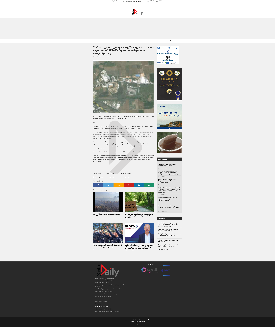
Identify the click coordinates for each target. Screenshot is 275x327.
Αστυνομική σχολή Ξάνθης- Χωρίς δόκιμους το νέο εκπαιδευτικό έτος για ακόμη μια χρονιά (168, 181)
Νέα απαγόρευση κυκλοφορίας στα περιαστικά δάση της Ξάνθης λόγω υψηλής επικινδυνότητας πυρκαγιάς (139, 215)
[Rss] (131, 1)
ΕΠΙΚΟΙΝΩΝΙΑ (163, 41)
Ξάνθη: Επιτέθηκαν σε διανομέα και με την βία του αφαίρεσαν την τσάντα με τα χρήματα (169, 235)
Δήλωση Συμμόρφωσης (137, 323)
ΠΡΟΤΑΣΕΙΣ (139, 41)
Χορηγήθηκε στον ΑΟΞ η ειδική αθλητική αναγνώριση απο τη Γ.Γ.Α (169, 230)
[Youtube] (129, 1)
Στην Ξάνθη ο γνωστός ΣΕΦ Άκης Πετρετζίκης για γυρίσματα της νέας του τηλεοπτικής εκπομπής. (169, 224)
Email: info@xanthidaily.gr (101, 306)
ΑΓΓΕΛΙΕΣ (147, 41)
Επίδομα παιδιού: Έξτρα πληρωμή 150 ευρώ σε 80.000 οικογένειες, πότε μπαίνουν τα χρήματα (168, 199)
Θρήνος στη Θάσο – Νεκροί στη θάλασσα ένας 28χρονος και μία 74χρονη (169, 245)
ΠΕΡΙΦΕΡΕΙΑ (122, 41)
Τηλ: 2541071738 (99, 304)
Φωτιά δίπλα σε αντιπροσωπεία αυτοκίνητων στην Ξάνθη (167, 164)
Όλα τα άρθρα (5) (163, 249)
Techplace (150, 319)
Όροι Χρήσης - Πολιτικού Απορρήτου (137, 321)
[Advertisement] (137, 28)
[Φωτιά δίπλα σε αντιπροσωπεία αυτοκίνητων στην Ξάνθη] (108, 202)
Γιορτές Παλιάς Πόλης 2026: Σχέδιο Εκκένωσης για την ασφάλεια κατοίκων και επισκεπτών (169, 207)
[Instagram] (127, 1)
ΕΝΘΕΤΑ (131, 41)
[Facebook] (123, 1)
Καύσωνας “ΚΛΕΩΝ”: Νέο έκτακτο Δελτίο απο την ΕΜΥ (169, 240)
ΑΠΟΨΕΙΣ (154, 41)
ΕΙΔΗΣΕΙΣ (113, 41)
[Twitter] (125, 1)
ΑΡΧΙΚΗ (107, 41)
